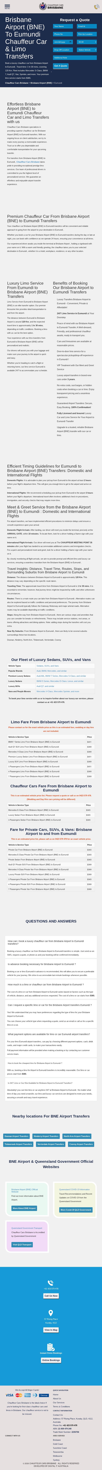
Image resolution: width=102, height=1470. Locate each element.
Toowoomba (58, 1452)
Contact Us (58, 1415)
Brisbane (57, 1440)
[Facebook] (8, 1441)
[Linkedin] (35, 1441)
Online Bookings (51, 1360)
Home (55, 1394)
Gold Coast (58, 1444)
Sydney (56, 1460)
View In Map (51, 1330)
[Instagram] (28, 1441)
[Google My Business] (41, 1441)
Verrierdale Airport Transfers (50, 1144)
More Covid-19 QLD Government (76, 1210)
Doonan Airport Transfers (16, 1136)
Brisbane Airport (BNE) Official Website (24, 1190)
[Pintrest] (21, 1441)
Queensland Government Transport (26, 1228)
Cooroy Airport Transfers (81, 1144)
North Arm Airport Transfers (77, 1136)
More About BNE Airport (24, 1208)
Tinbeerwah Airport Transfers (18, 1144)
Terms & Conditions (61, 1406)
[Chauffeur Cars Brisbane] (46, 5)
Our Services (59, 1402)
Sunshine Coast (60, 1448)
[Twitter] (15, 1441)
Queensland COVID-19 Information (74, 1189)
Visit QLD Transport (22, 1244)
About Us (57, 1398)
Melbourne (57, 1456)
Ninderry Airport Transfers (46, 1136)
